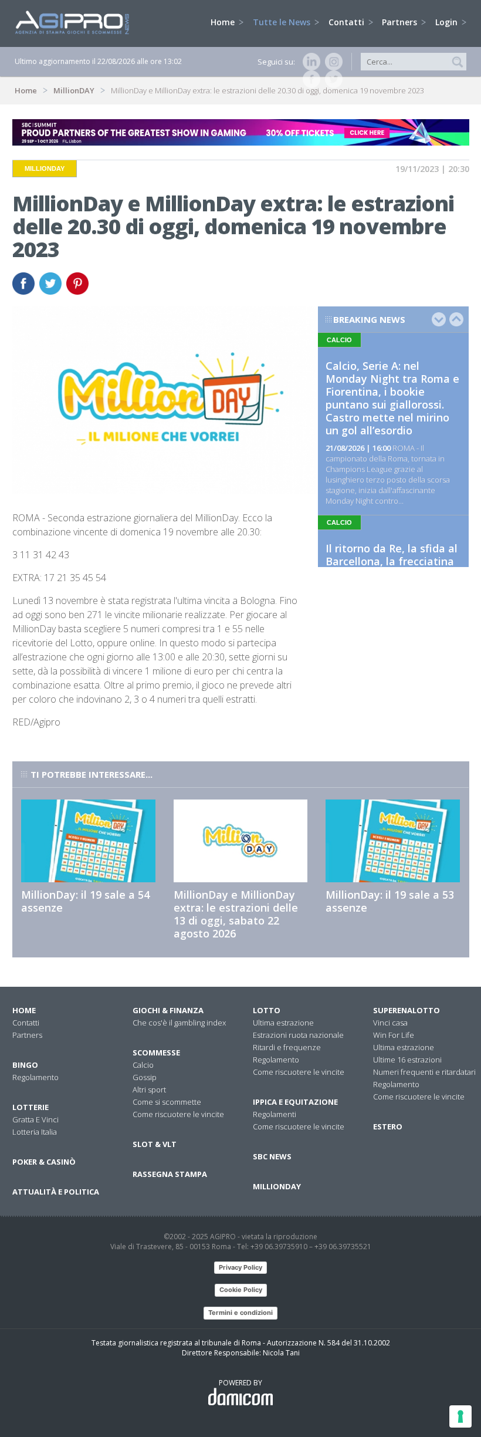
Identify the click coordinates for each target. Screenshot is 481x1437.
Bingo (25, 1065)
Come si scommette (167, 1102)
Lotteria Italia (34, 1131)
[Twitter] (331, 79)
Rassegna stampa (170, 1174)
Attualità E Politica (55, 1191)
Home (224, 22)
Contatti (347, 22)
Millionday (277, 1186)
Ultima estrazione (283, 1022)
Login (447, 22)
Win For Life (393, 1035)
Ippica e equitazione (295, 1102)
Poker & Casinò (44, 1161)
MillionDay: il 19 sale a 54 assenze (85, 901)
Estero (387, 1126)
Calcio (143, 1065)
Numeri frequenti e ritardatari (424, 1072)
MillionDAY (73, 90)
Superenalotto (406, 1010)
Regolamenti (274, 1114)
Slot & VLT (155, 1144)
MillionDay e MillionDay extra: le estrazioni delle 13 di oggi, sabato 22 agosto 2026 (236, 914)
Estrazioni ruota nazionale (298, 1035)
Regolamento (35, 1077)
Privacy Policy (240, 1267)
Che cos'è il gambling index (179, 1022)
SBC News (272, 1156)
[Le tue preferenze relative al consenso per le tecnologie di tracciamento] (460, 1416)
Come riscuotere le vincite (178, 1114)
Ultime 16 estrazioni (407, 1059)
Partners (400, 22)
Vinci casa (390, 1022)
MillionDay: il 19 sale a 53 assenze (390, 901)
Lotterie (30, 1107)
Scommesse (156, 1052)
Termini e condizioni (240, 1312)
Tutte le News (283, 22)
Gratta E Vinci (35, 1119)
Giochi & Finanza (168, 1010)
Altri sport (149, 1089)
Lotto (266, 1010)
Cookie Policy (240, 1290)
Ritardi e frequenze (287, 1047)
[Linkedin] (309, 61)
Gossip (145, 1077)
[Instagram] (331, 61)
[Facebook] (309, 79)
